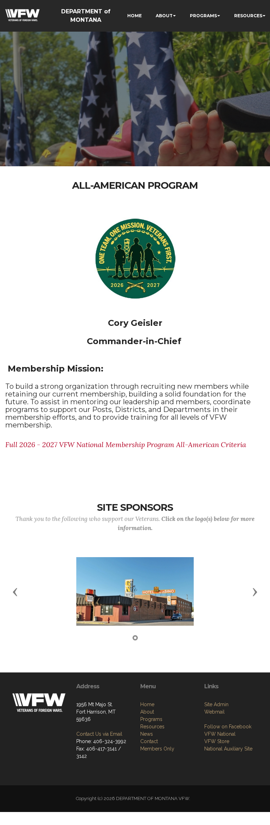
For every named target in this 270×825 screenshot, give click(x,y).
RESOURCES (248, 15)
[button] (15, 591)
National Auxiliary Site (228, 749)
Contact (149, 741)
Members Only (157, 749)
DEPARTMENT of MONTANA (85, 15)
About (147, 712)
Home (147, 704)
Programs (151, 719)
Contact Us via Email (99, 734)
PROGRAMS (203, 15)
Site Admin (216, 704)
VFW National (220, 734)
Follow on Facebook (227, 726)
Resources (152, 726)
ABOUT (164, 15)
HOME (134, 15)
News (146, 734)
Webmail (214, 712)
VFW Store (216, 741)
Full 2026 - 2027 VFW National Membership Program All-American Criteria (125, 444)
